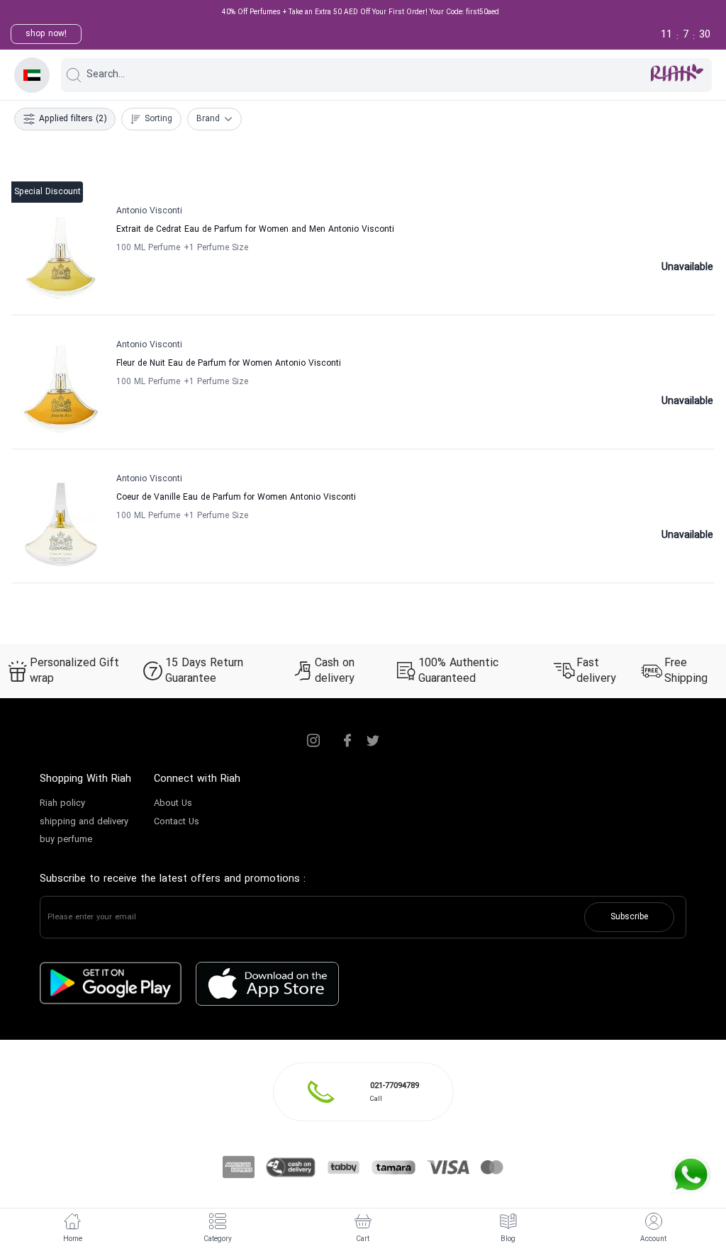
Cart (362, 1239)
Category (217, 1239)
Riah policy (62, 803)
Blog (508, 1239)
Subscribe (629, 917)
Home (72, 1239)
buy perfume (66, 840)
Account (653, 1239)
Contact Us (176, 822)
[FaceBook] (347, 740)
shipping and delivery (84, 822)
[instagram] (313, 740)
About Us (173, 803)
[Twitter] (372, 740)
